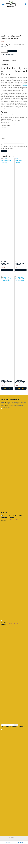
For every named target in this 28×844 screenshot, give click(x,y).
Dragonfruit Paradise (22, 79)
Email (2, 142)
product (6, 405)
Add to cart (12, 51)
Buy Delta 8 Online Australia (7, 56)
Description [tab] (6, 60)
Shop (8, 842)
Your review (4, 127)
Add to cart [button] (7, 270)
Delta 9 (25, 85)
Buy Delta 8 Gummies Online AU (8, 54)
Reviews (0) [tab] (14, 60)
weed (5, 402)
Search (16, 725)
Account (22, 842)
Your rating (4, 125)
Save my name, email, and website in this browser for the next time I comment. (14, 147)
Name (3, 138)
